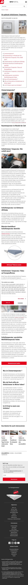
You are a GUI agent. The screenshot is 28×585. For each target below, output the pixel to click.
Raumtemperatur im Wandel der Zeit (12, 55)
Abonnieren (14, 479)
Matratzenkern (14, 532)
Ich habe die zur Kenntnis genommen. (13, 471)
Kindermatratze (14, 551)
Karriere (14, 514)
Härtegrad (14, 527)
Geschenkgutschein (14, 530)
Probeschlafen (14, 526)
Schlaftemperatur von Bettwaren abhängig (13, 61)
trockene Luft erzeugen (19, 317)
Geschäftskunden (14, 512)
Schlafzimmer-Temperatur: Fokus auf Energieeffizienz (12, 68)
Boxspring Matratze (14, 549)
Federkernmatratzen (5, 233)
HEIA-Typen (14, 529)
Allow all (8, 302)
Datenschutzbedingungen (15, 470)
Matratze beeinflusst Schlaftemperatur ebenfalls (13, 64)
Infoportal (3, 9)
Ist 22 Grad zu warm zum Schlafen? (12, 85)
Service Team (14, 509)
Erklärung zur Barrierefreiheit (14, 519)
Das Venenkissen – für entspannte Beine (13, 441)
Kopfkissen (14, 552)
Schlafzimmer (18, 453)
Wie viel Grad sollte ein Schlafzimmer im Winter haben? (13, 82)
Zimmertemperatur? (8, 53)
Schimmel (11, 453)
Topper (14, 555)
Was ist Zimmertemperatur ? (10, 79)
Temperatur (4, 454)
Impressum (14, 515)
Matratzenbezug (14, 534)
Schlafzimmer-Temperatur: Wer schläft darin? (13, 58)
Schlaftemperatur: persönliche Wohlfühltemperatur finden (11, 76)
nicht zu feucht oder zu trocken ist (19, 122)
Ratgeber (6, 9)
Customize (20, 302)
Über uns (14, 507)
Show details (21, 298)
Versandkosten (14, 511)
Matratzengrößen (14, 535)
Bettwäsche (14, 554)
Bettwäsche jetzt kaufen (14, 363)
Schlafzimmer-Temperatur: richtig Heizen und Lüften (13, 72)
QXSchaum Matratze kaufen (14, 265)
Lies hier (15, 576)
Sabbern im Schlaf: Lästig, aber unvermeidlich (22, 441)
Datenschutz (14, 517)
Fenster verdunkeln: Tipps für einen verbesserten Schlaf (5, 442)
